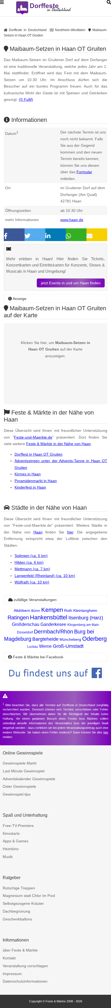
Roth (68, 610)
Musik (8, 857)
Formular (84, 172)
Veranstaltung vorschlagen (25, 966)
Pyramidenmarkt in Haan (36, 481)
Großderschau (25, 624)
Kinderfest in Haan (30, 487)
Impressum (12, 974)
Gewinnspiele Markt (19, 763)
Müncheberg (70, 639)
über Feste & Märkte (20, 950)
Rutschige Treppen (19, 888)
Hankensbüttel (48, 617)
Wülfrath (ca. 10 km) (32, 582)
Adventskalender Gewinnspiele (29, 779)
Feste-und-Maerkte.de (33, 437)
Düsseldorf (25, 632)
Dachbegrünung (16, 911)
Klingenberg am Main (83, 625)
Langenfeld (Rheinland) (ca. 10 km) (45, 575)
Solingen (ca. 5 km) (31, 555)
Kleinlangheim (85, 610)
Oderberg (94, 638)
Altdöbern (22, 610)
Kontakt (9, 958)
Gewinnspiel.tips (16, 794)
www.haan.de (71, 220)
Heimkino (11, 849)
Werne (45, 646)
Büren (35, 611)
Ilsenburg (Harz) (85, 617)
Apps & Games (15, 841)
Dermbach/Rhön (53, 632)
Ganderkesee (53, 624)
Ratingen (18, 617)
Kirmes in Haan (28, 474)
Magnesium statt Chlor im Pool (29, 895)
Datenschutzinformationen (25, 981)
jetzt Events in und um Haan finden (70, 283)
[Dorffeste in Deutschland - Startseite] (54, 8)
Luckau (32, 647)
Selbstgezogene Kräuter (23, 903)
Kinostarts (11, 833)
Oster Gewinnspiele (19, 786)
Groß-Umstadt (68, 646)
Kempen (52, 609)
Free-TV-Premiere (18, 825)
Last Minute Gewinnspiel (23, 771)
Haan (38, 532)
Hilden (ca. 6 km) (29, 562)
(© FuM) (26, 99)
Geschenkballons (17, 919)
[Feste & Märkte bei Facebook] (55, 682)
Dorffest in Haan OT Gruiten (39, 454)
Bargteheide (45, 639)
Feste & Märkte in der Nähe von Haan (58, 444)
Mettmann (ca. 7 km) (32, 569)
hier (70, 532)
